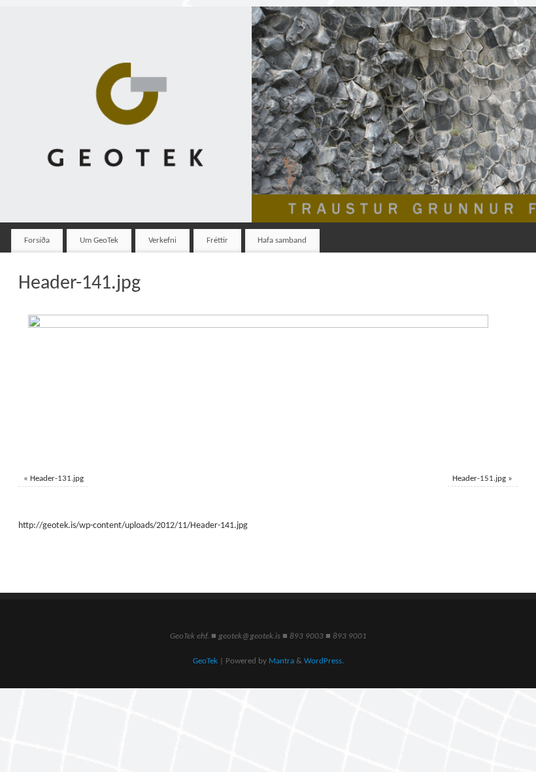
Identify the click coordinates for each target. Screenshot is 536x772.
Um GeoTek (99, 240)
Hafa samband (282, 240)
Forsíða (37, 240)
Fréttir (217, 240)
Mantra (281, 661)
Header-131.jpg (57, 479)
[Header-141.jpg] (268, 387)
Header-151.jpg (479, 479)
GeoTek (205, 661)
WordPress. (324, 661)
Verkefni (162, 240)
